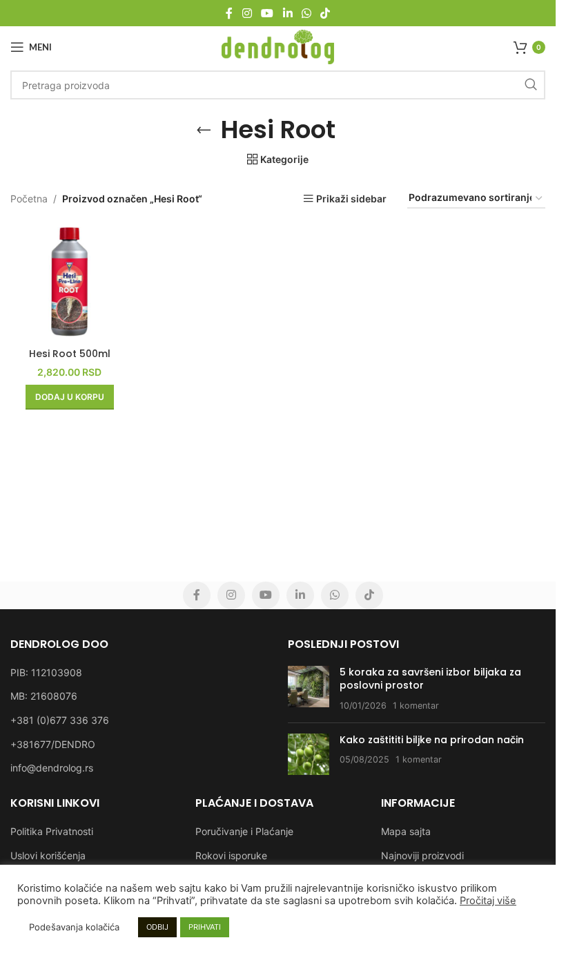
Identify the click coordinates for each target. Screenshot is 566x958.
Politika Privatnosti (51, 831)
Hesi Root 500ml (69, 354)
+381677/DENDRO (52, 744)
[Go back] (203, 130)
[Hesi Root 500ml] (69, 281)
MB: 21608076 (43, 696)
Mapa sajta (406, 831)
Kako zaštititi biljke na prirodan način (432, 740)
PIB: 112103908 (46, 672)
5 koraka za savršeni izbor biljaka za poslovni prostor (430, 679)
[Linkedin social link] (287, 13)
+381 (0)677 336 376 (59, 720)
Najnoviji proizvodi (422, 855)
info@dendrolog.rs (51, 768)
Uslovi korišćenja (48, 855)
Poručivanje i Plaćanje (244, 831)
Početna (29, 198)
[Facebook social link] (229, 13)
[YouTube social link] (267, 13)
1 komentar (416, 705)
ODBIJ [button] (157, 927)
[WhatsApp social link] (306, 13)
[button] (70, 397)
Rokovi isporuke (231, 855)
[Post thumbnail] (308, 689)
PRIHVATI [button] (204, 927)
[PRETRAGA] (530, 84)
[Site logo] (278, 46)
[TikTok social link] (324, 13)
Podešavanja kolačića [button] (74, 926)
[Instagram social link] (246, 13)
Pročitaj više (488, 900)
